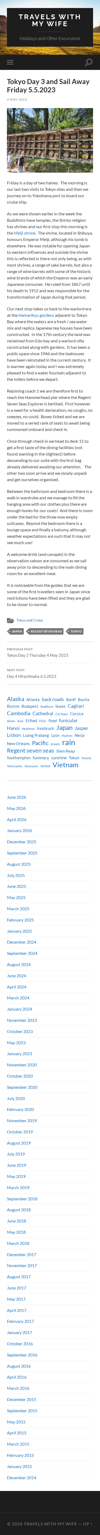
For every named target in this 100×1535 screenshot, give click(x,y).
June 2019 (16, 1165)
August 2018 (19, 1209)
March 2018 (18, 1243)
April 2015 (16, 1432)
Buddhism (47, 706)
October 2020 (20, 1075)
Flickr (42, 721)
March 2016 (18, 1388)
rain (68, 742)
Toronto (86, 758)
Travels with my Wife (50, 20)
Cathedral (43, 713)
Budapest (30, 706)
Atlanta (33, 699)
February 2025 (20, 919)
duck (20, 721)
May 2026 (16, 808)
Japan (17, 631)
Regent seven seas (46, 631)
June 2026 (16, 797)
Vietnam (65, 764)
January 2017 (19, 1332)
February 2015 (20, 1455)
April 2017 (16, 1310)
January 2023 (19, 1053)
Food (53, 720)
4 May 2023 (17, 99)
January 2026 (19, 830)
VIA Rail (45, 766)
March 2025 (18, 908)
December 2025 (21, 841)
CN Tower (61, 714)
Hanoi (13, 728)
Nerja (80, 735)
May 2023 (16, 1042)
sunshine (59, 757)
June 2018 (16, 1220)
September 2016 (22, 1354)
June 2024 (16, 975)
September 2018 (22, 1198)
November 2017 (22, 1265)
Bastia (83, 699)
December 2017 (21, 1254)
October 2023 (20, 1031)
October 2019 (20, 1131)
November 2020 (22, 1064)
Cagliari (76, 706)
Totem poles (14, 766)
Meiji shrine (24, 232)
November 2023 (22, 1020)
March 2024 (18, 997)
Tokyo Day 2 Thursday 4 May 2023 (37, 653)
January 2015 (19, 1466)
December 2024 (21, 941)
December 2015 (21, 1399)
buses (60, 706)
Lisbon (14, 735)
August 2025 (19, 864)
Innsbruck (45, 728)
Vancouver (31, 766)
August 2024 (19, 964)
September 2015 (22, 1410)
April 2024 (16, 986)
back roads (53, 699)
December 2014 (21, 1477)
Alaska (15, 699)
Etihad (31, 720)
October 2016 (20, 1343)
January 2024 (19, 1008)
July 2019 (16, 1153)
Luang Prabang (36, 735)
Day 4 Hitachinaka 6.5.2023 (31, 673)
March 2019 (18, 1187)
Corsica (76, 713)
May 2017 (16, 1298)
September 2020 (22, 1087)
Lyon (55, 735)
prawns (55, 744)
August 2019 (19, 1142)
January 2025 (19, 930)
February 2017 (20, 1321)
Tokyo (76, 631)
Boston (13, 706)
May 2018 (16, 1232)
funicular (68, 720)
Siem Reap (65, 751)
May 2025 (16, 897)
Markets (67, 735)
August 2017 (19, 1276)
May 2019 (16, 1176)
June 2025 (16, 886)
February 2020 (20, 1109)
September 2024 (22, 953)
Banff (71, 699)
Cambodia (18, 713)
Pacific (40, 743)
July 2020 (16, 1098)
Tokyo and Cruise (30, 620)
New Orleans (18, 743)
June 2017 (16, 1287)
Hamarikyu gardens (36, 315)
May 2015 (16, 1421)
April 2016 (16, 1376)
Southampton (18, 757)
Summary (41, 757)
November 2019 (22, 1120)
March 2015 (18, 1443)
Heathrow (28, 728)
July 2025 (16, 875)
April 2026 (16, 819)
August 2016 (19, 1365)
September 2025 (22, 852)
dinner (11, 721)
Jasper (81, 728)
